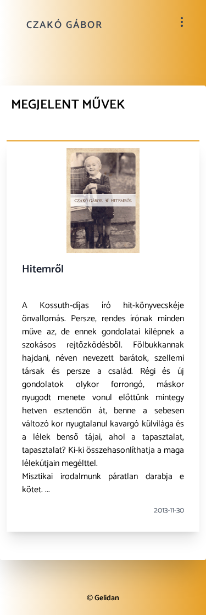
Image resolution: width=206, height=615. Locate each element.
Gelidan (106, 598)
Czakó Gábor (64, 25)
